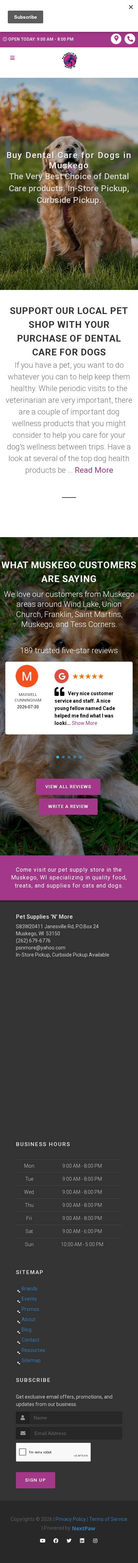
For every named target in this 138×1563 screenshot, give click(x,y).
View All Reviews (68, 786)
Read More (94, 470)
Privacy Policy (71, 1519)
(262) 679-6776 (33, 940)
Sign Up (35, 1480)
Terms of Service (108, 1519)
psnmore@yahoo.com (40, 948)
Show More (84, 723)
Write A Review (68, 806)
